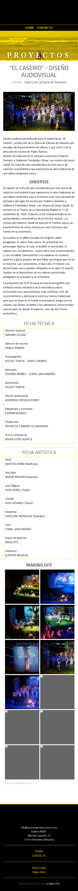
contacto (45, 27)
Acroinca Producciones (39, 12)
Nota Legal (39, 867)
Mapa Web (39, 872)
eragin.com (53, 884)
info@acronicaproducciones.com (39, 828)
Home (29, 27)
